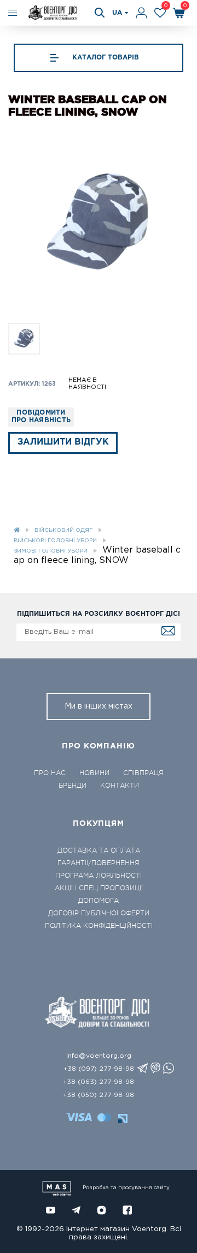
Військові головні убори (55, 540)
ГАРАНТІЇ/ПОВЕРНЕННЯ (98, 863)
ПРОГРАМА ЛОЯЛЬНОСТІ (98, 875)
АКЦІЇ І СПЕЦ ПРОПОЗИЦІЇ (99, 888)
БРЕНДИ (72, 785)
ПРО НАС (50, 773)
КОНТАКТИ (119, 785)
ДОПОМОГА (98, 900)
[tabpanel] (98, 224)
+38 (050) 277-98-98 (98, 1095)
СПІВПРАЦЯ (143, 773)
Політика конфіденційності (99, 926)
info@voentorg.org (98, 1056)
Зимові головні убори (51, 551)
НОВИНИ (94, 773)
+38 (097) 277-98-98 (98, 1069)
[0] (160, 13)
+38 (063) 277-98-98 (98, 1082)
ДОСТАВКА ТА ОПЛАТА (98, 850)
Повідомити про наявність (41, 416)
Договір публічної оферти (98, 913)
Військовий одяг (63, 530)
